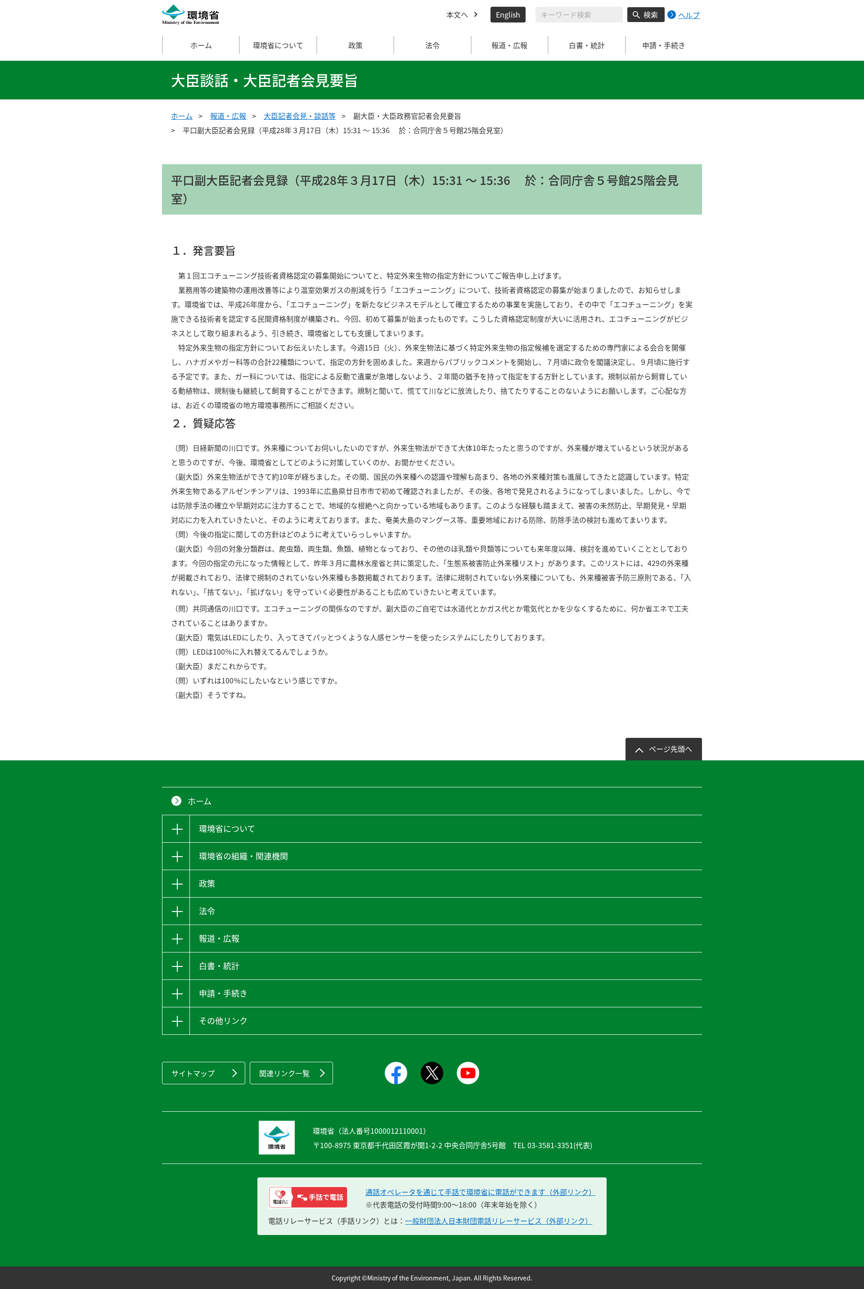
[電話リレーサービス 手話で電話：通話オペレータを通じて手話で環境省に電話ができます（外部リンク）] (308, 1197)
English (508, 14)
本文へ (457, 14)
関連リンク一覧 (284, 1073)
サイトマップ (193, 1073)
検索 (651, 14)
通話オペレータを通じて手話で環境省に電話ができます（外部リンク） (480, 1191)
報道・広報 (228, 115)
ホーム (201, 45)
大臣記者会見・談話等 (300, 115)
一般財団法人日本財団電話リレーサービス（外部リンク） (498, 1220)
